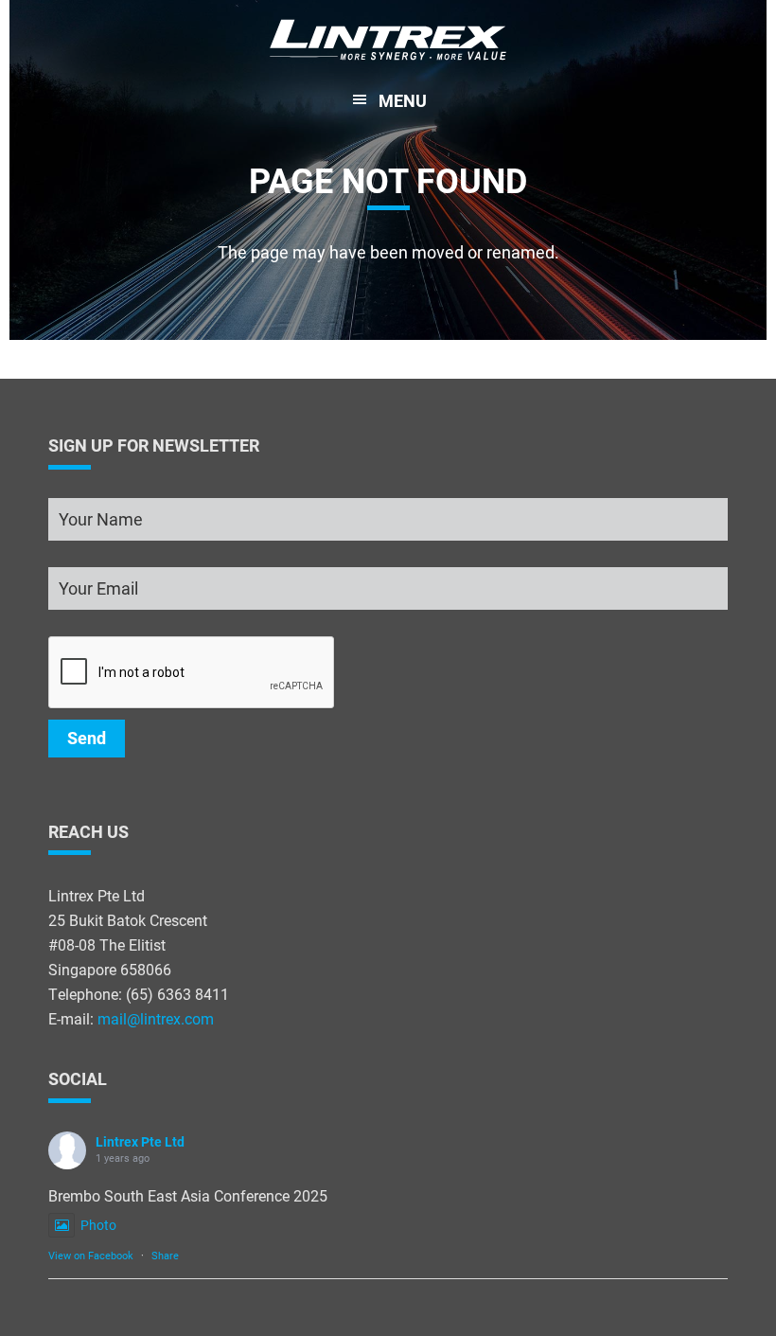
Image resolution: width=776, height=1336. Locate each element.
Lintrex (388, 42)
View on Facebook (90, 1255)
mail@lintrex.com (155, 1018)
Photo (98, 1225)
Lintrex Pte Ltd (140, 1141)
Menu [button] (403, 100)
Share (165, 1255)
